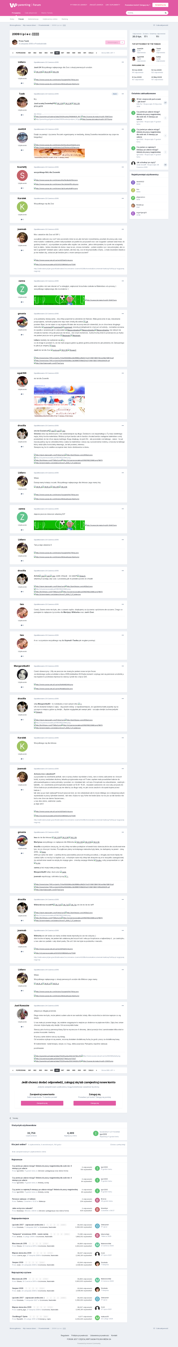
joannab (22, 229)
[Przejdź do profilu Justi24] (22, 137)
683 (40, 53)
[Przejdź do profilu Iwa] (22, 612)
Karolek (22, 198)
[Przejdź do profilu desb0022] (133, 182)
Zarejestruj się (160, 5)
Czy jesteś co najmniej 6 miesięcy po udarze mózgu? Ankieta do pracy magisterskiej (45, 1190)
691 (84, 53)
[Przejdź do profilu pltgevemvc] (133, 198)
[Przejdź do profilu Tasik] (14, 42)
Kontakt (114, 1335)
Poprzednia (21, 53)
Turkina (20, 1201)
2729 (50, 1253)
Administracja (33, 19)
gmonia (22, 313)
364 (45, 1316)
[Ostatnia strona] (96, 52)
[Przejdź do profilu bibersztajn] (97, 1235)
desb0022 (140, 182)
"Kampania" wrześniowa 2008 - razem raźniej (30, 1234)
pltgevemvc (140, 197)
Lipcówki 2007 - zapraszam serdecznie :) (28, 1225)
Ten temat (156, 13)
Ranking (65, 19)
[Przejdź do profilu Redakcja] (133, 206)
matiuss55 (105, 1316)
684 (46, 53)
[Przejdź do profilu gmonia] (22, 322)
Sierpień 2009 (18, 1262)
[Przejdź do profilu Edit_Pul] (133, 100)
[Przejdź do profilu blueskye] (97, 1209)
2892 (67, 1234)
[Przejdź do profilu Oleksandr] (97, 1226)
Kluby (12, 19)
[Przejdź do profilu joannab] (22, 237)
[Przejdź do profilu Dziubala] (97, 1263)
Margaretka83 (22, 666)
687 (62, 53)
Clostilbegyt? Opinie (20, 1316)
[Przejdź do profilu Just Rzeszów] (22, 1014)
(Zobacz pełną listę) (117, 1144)
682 (34, 53)
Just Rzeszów (21, 1005)
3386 (63, 1225)
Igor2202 (103, 1134)
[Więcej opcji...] (122, 62)
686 (57, 53)
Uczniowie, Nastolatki (48, 1227)
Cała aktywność (31, 13)
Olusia (19, 1246)
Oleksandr (105, 1225)
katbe (158, 57)
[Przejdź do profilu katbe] (153, 59)
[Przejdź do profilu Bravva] (97, 1200)
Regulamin (65, 1335)
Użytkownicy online (50, 19)
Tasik (26, 41)
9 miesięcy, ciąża (44, 1319)
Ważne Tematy (47, 13)
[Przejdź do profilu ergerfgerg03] (133, 213)
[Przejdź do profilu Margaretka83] (22, 674)
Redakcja (139, 205)
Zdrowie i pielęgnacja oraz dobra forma (53, 1171)
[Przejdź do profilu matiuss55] (97, 1317)
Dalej (91, 53)
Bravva (103, 1199)
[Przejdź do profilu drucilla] (22, 434)
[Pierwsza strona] (13, 52)
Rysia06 (20, 1319)
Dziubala (20, 1227)
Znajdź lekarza (96, 5)
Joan (19, 1265)
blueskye (20, 1211)
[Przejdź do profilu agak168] (22, 381)
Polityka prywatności (79, 1335)
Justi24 (22, 129)
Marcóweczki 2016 (19, 1243)
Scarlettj (22, 167)
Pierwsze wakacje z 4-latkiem (23, 1199)
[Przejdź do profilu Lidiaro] (22, 70)
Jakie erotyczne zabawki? (22, 1208)
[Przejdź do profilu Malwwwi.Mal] (97, 1244)
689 (73, 53)
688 (68, 53)
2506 (42, 1262)
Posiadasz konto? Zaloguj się (137, 5)
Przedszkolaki (40, 44)
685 (51, 53)
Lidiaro (22, 62)
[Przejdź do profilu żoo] (133, 190)
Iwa (22, 604)
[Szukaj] (165, 13)
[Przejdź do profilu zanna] (22, 289)
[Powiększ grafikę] (38, 72)
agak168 (21, 373)
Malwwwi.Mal (106, 1243)
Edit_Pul (139, 104)
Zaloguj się (95, 1103)
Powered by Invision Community (89, 1343)
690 (79, 53)
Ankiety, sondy (43, 1183)
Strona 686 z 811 (107, 53)
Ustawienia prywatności (99, 1335)
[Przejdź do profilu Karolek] (22, 206)
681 (29, 53)
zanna (22, 281)
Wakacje (42, 1201)
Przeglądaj (16, 13)
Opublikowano (46, 62)
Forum (37, 4)
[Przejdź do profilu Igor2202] (95, 1133)
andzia (19, 1236)
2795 (45, 1243)
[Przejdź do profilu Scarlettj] (22, 175)
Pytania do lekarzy (78, 5)
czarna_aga (21, 1255)
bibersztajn (105, 1234)
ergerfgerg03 (141, 212)
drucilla (22, 425)
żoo (137, 189)
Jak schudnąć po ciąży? (146, 162)
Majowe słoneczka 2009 (22, 1253)
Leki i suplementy (113, 5)
